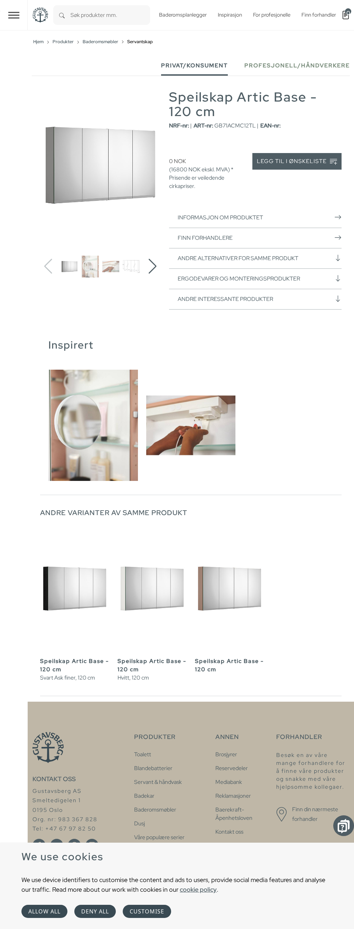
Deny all (95, 911)
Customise (147, 911)
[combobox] (110, 15)
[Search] (62, 15)
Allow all (44, 911)
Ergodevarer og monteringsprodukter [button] (239, 278)
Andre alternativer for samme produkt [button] (238, 258)
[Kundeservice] (343, 825)
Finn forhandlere (205, 237)
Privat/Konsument (194, 65)
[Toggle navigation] (14, 15)
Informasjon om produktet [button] (220, 217)
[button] (152, 266)
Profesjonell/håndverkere (297, 65)
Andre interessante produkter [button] (225, 299)
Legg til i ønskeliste (292, 161)
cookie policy (198, 889)
